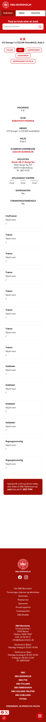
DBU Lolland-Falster (23, 692)
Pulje (23, 139)
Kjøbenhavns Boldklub (23, 121)
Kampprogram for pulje (23, 61)
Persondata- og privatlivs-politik (23, 706)
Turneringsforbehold (23, 201)
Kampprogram (34, 50)
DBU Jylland (23, 684)
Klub (23, 118)
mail (9, 490)
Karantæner (23, 56)
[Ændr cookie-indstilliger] (4, 718)
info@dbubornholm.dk (23, 640)
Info (20, 50)
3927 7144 (27, 490)
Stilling (9, 50)
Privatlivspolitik (23, 607)
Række (23, 128)
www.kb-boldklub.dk (23, 152)
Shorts (23, 180)
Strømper (34, 180)
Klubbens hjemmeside (23, 149)
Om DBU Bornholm (23, 589)
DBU (23, 673)
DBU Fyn (23, 680)
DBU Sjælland (23, 695)
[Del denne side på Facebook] (2, 713)
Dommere (23, 596)
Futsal (23, 699)
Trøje (11, 180)
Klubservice (23, 600)
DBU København (23, 688)
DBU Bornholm (23, 677)
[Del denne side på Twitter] (6, 713)
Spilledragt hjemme (23, 178)
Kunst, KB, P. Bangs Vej (23, 162)
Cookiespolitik (23, 611)
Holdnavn (23, 108)
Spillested (23, 159)
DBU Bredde (23, 615)
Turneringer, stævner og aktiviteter (23, 592)
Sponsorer (23, 604)
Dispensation (23, 191)
